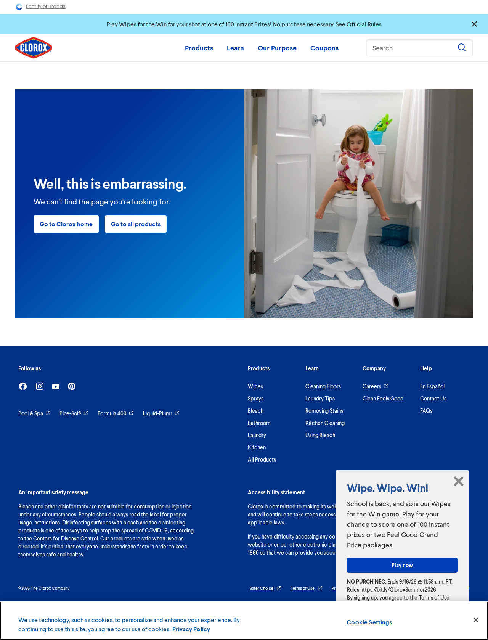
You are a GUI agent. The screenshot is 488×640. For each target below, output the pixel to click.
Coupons (324, 47)
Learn (235, 47)
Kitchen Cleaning (325, 423)
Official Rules (364, 23)
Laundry (257, 435)
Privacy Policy (191, 628)
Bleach (255, 410)
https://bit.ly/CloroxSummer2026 (398, 589)
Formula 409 (112, 413)
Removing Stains (324, 410)
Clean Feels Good (383, 398)
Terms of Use (303, 587)
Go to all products (136, 223)
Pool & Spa (30, 413)
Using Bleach (320, 435)
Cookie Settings (369, 622)
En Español (432, 386)
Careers (372, 386)
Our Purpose (277, 47)
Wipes (255, 386)
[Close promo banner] (474, 24)
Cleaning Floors (323, 386)
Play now (402, 565)
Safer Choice (261, 587)
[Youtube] (55, 386)
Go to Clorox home (66, 223)
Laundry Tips (320, 398)
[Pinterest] (71, 386)
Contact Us (433, 398)
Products (199, 47)
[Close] (475, 620)
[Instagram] (39, 386)
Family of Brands (46, 6)
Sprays (255, 398)
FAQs (426, 410)
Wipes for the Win (143, 23)
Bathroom (259, 423)
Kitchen (257, 447)
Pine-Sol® (70, 413)
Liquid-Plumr (157, 413)
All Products (262, 459)
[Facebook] (22, 386)
